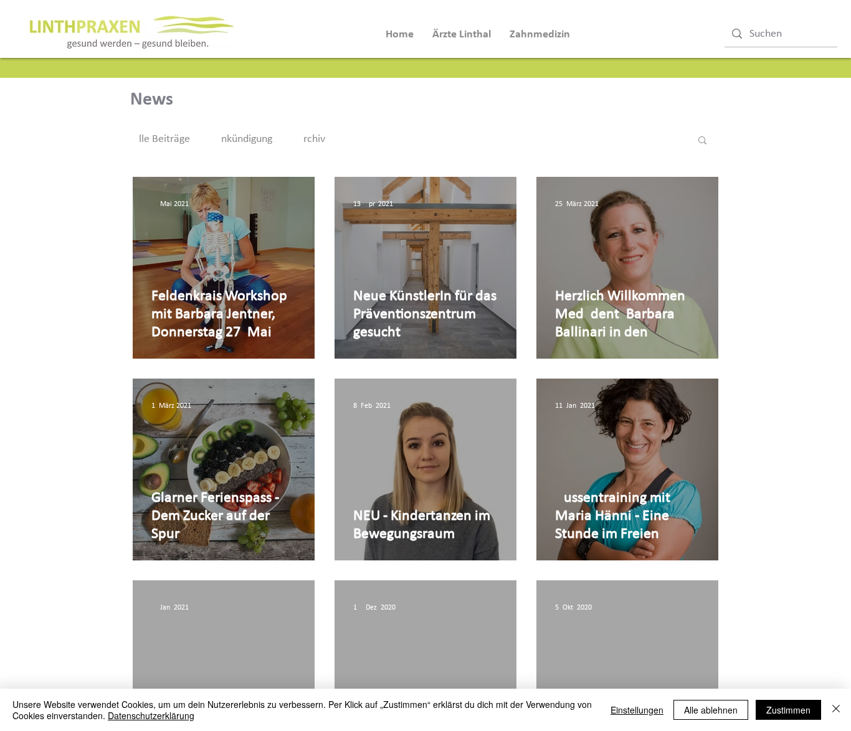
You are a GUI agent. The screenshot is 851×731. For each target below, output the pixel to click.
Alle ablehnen (711, 710)
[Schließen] (836, 710)
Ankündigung (243, 139)
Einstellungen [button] (637, 710)
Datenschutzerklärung (151, 715)
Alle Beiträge (161, 139)
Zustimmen (788, 710)
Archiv (311, 139)
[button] (702, 141)
